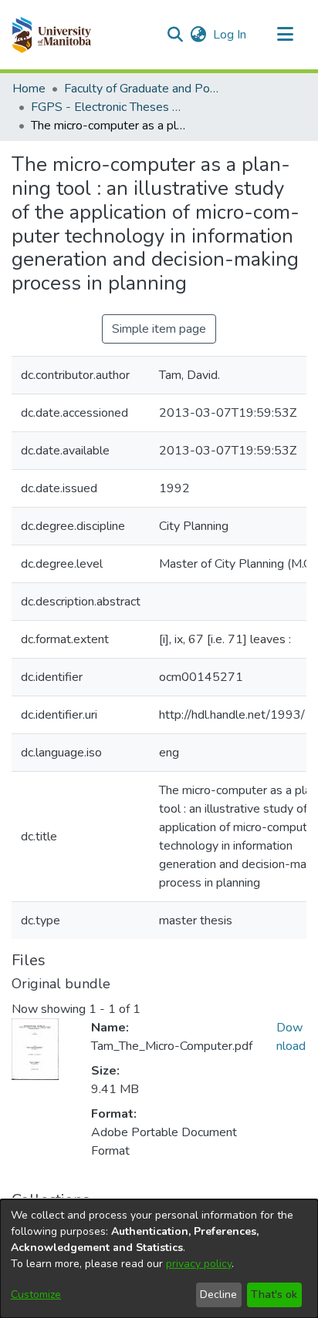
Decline (218, 1294)
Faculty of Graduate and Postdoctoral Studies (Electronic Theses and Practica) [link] (141, 88)
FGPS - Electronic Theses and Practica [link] (108, 107)
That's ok (274, 1294)
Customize (36, 1294)
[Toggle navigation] (284, 34)
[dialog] (159, 1258)
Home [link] (29, 88)
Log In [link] (230, 34)
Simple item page (159, 328)
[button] (51, 34)
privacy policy (199, 1263)
